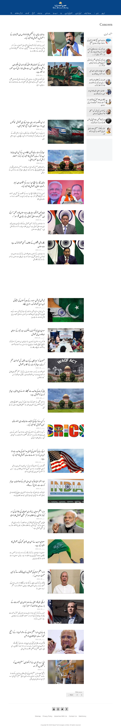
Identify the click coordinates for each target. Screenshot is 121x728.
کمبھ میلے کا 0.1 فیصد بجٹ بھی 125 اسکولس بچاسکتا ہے (97, 72)
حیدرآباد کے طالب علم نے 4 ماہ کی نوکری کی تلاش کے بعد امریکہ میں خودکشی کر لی (96, 62)
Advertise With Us (60, 716)
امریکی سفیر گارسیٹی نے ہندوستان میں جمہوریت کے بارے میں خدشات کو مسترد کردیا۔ (28, 603)
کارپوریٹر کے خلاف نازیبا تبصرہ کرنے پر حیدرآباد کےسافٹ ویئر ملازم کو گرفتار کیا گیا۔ (97, 82)
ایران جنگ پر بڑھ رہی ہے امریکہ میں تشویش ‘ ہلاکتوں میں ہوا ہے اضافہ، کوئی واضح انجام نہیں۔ (27, 123)
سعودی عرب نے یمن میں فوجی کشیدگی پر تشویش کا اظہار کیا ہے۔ (28, 543)
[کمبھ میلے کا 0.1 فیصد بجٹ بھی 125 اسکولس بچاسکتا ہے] (108, 72)
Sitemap (38, 716)
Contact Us (73, 716)
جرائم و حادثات (19, 13)
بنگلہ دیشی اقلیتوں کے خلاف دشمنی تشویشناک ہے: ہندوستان (28, 244)
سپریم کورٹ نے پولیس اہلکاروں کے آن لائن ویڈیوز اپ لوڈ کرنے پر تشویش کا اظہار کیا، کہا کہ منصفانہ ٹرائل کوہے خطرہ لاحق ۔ (27, 155)
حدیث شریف (87, 13)
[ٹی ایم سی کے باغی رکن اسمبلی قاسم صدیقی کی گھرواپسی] (108, 112)
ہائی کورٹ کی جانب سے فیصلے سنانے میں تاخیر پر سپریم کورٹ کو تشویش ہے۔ (27, 392)
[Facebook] (66, 709)
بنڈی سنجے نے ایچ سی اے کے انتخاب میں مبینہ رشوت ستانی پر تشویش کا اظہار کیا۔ (29, 183)
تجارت (27, 13)
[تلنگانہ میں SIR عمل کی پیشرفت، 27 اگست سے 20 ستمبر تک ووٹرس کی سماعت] (108, 102)
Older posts (78, 691)
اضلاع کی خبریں (69, 13)
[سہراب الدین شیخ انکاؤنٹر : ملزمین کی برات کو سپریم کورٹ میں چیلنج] (108, 41)
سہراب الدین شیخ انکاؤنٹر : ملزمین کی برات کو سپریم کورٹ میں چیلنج (96, 41)
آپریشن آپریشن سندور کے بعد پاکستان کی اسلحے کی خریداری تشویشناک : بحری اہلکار (29, 301)
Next (70, 695)
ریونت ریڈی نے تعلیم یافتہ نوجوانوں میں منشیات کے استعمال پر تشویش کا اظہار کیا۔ (27, 35)
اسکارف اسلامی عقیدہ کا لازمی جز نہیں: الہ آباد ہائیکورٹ (96, 92)
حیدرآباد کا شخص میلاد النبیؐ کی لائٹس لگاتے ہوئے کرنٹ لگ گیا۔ (96, 120)
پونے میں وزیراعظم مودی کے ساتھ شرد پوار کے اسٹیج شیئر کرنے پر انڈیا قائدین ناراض (27, 633)
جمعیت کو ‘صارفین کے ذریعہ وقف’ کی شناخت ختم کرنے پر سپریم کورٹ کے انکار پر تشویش (28, 362)
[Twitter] (62, 709)
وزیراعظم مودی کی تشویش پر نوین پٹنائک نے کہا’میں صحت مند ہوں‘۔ (28, 573)
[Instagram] (58, 709)
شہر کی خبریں (78, 13)
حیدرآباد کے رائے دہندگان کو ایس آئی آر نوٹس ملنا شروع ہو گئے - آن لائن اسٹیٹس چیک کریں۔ (96, 51)
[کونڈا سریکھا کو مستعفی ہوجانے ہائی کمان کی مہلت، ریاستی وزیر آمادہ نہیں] (108, 131)
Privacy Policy (47, 716)
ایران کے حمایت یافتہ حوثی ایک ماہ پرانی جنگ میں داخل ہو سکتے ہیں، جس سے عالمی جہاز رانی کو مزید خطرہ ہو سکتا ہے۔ (27, 68)
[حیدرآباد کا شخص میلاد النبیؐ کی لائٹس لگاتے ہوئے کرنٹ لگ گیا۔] (108, 121)
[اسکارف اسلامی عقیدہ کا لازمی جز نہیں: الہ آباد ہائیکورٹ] (108, 92)
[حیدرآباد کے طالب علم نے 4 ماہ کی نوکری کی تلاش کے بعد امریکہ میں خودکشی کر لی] (108, 62)
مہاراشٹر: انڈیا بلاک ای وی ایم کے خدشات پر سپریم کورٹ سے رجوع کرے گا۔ (27, 482)
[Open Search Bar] (11, 13)
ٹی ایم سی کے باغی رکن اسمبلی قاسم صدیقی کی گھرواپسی (97, 111)
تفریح (33, 13)
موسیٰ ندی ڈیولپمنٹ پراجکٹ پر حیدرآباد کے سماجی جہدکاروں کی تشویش (28, 332)
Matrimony (82, 716)
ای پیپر (103, 13)
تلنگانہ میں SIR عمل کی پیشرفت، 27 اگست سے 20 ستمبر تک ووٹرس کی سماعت (96, 102)
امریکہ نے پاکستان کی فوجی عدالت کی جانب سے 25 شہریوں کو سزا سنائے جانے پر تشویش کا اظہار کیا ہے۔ (28, 454)
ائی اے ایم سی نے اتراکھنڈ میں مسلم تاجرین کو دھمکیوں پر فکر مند (29, 663)
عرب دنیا (55, 13)
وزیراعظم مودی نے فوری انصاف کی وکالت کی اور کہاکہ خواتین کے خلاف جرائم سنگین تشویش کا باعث (27, 513)
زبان (97, 13)
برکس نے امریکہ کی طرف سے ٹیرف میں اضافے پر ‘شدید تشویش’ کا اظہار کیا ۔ (28, 422)
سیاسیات (39, 13)
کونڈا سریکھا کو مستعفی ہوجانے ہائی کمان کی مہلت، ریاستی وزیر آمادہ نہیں (96, 131)
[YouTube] (54, 709)
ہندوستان (47, 13)
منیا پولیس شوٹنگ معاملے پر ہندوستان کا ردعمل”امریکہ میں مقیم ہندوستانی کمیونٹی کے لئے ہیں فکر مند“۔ (27, 214)
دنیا (61, 13)
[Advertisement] (46, 102)
